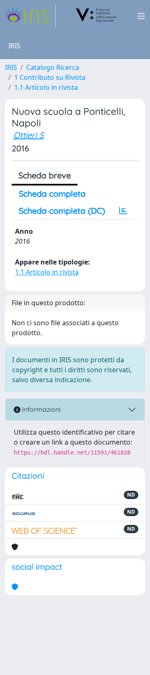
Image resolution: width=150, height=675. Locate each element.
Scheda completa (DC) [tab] (62, 210)
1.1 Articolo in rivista (46, 87)
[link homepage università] (97, 16)
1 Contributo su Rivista (49, 77)
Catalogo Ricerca (52, 67)
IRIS (11, 67)
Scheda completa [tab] (52, 193)
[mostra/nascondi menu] (141, 16)
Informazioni (40, 409)
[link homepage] (30, 16)
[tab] (123, 211)
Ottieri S (28, 135)
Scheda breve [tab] (44, 175)
